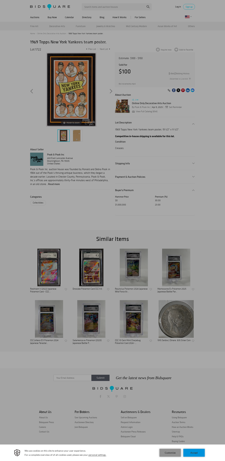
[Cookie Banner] (112, 453)
